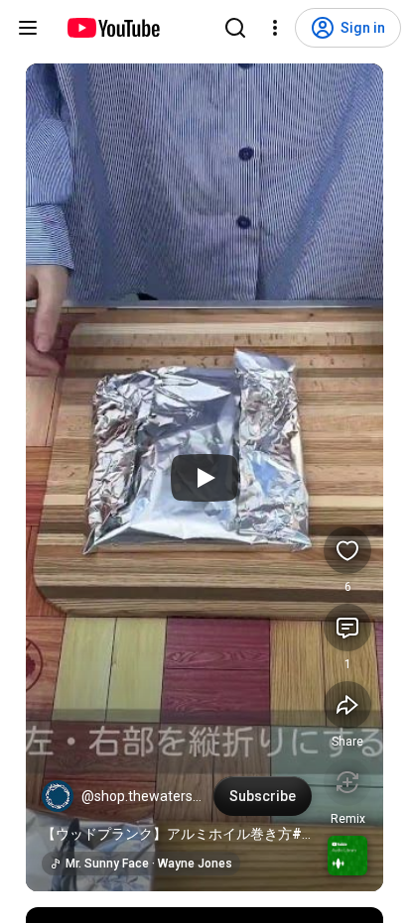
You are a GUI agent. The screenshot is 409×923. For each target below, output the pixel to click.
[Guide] (28, 28)
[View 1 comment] (347, 627)
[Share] (347, 705)
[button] (57, 796)
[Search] (235, 28)
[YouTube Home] (113, 28)
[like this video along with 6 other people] (347, 550)
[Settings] (275, 28)
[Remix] (347, 782)
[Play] (204, 478)
